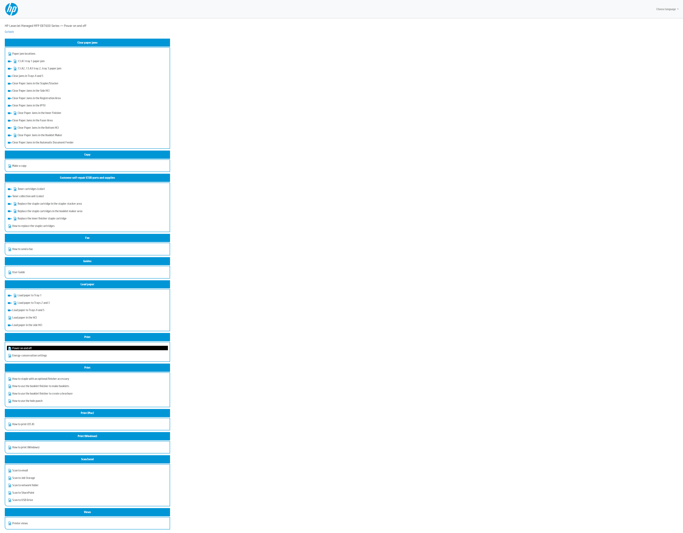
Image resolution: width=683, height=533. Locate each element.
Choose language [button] (666, 9)
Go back (9, 32)
